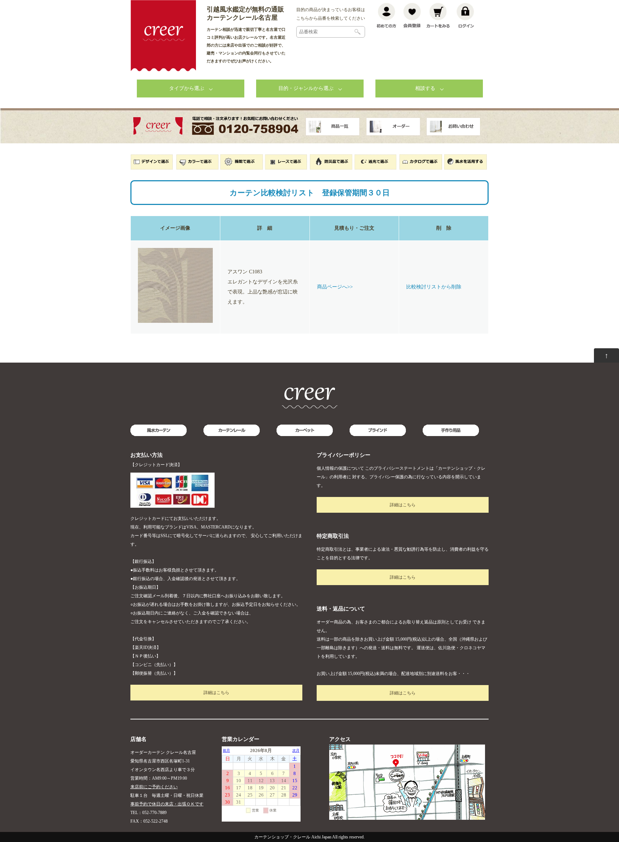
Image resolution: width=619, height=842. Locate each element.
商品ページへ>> (335, 287)
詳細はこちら (216, 692)
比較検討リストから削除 (433, 287)
